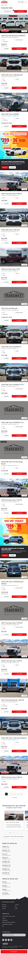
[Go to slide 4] (14, 832)
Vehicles (2, 5)
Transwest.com (5, 913)
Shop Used (4, 906)
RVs (3, 926)
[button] (26, 2)
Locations (17, 904)
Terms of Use (20, 946)
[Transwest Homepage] (14, 944)
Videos (16, 908)
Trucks (3, 918)
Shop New (4, 904)
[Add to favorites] (26, 15)
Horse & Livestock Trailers (8, 922)
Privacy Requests (15, 946)
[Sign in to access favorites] (19, 1)
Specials (3, 908)
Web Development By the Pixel (13, 947)
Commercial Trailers (7, 924)
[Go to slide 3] (13, 832)
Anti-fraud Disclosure (5, 947)
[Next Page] (21, 794)
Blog (16, 906)
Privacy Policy (10, 946)
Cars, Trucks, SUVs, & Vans (8, 916)
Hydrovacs (5, 920)
